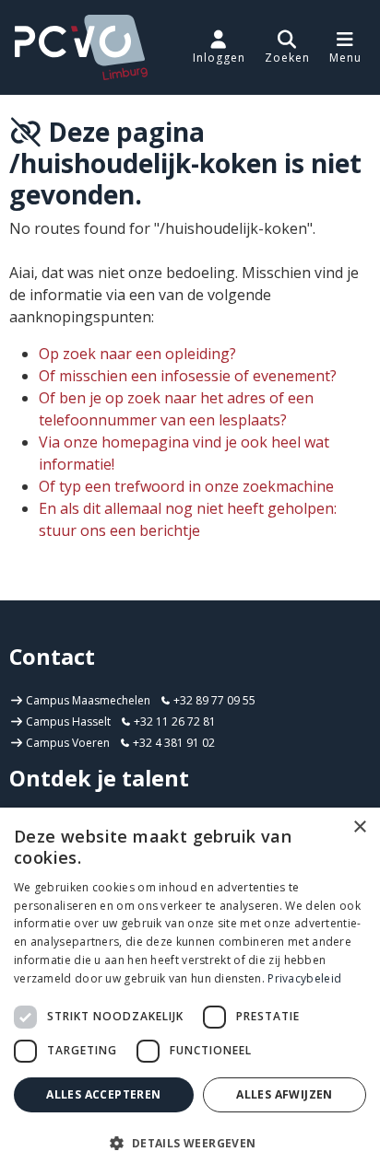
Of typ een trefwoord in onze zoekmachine (186, 486)
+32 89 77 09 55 (213, 700)
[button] (287, 47)
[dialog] (190, 991)
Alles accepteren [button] (103, 1094)
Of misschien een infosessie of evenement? (188, 376)
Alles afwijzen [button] (284, 1094)
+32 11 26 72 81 (173, 721)
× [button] (359, 827)
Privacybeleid (304, 978)
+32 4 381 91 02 (172, 742)
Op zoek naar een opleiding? (137, 353)
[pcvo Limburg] (81, 47)
